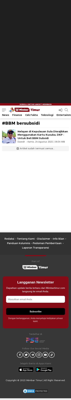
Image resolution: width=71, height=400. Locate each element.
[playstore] (44, 369)
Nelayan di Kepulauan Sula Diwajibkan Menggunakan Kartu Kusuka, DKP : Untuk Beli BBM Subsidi (43, 135)
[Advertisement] (35, 35)
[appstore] (26, 369)
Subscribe (36, 311)
